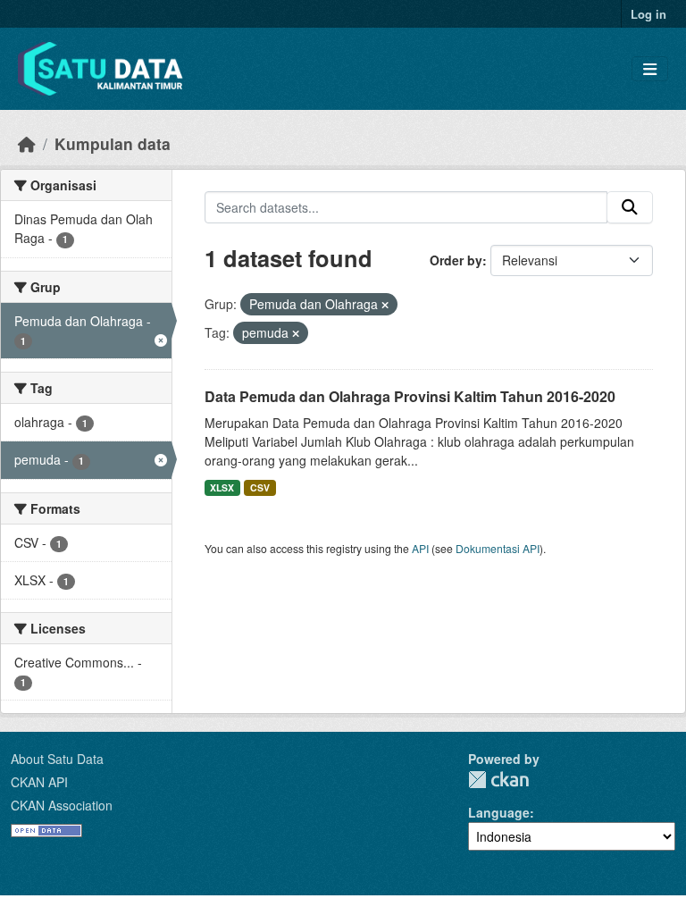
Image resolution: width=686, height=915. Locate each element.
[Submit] (630, 207)
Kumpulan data (112, 143)
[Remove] (385, 305)
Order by (456, 260)
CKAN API (39, 782)
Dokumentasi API (498, 548)
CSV (260, 487)
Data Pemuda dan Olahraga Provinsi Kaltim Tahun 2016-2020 (410, 396)
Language (499, 812)
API (420, 548)
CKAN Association (62, 805)
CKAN (498, 779)
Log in (648, 13)
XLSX (222, 487)
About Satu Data (57, 759)
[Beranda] (27, 143)
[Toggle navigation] (650, 69)
